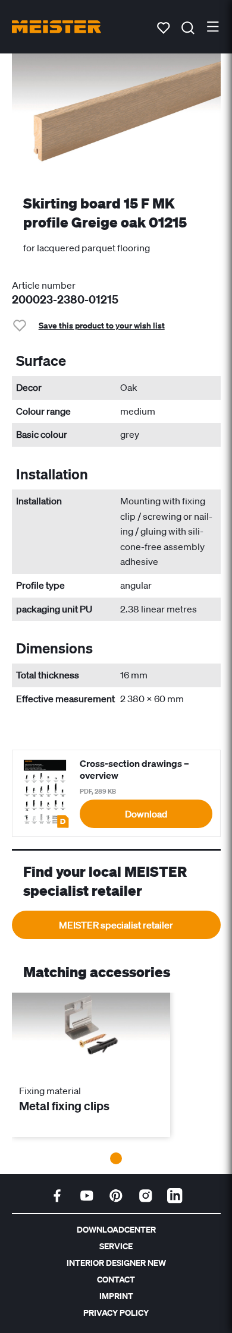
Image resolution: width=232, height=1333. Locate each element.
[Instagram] (145, 1196)
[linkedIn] (175, 1196)
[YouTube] (87, 1196)
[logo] (56, 26)
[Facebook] (57, 1196)
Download (146, 814)
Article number (44, 285)
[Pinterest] (116, 1196)
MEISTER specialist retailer (116, 925)
